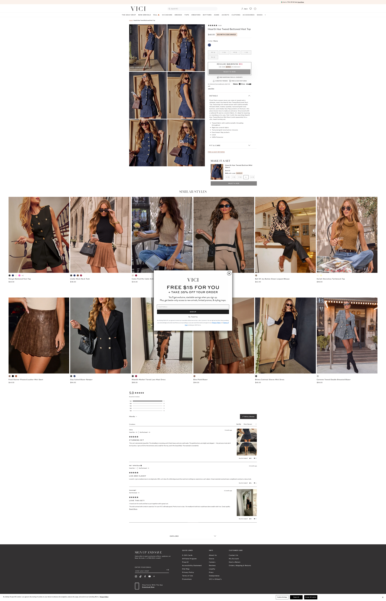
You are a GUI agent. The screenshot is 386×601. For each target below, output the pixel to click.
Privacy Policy (104, 597)
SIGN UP (193, 312)
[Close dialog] (229, 273)
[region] (193, 597)
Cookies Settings (282, 597)
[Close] (383, 597)
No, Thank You (193, 317)
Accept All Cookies (310, 597)
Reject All (296, 597)
